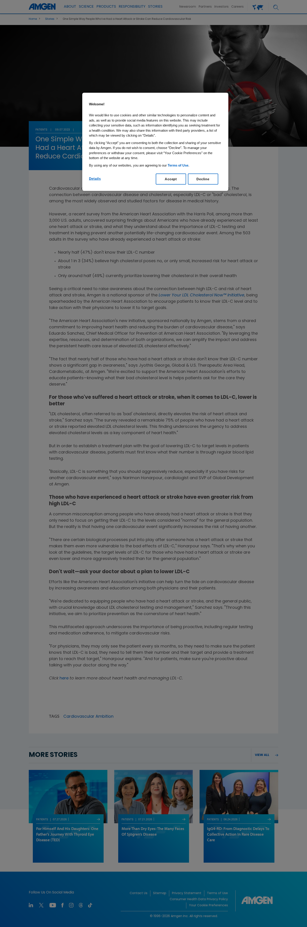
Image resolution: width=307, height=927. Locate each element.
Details (95, 178)
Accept (171, 179)
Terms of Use (178, 165)
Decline (202, 179)
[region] (155, 142)
